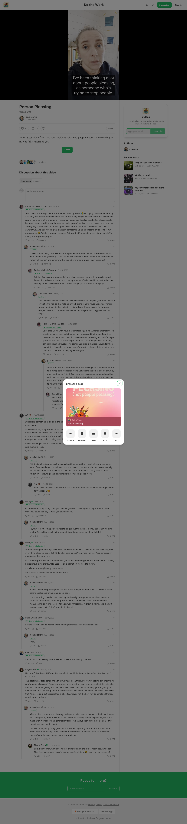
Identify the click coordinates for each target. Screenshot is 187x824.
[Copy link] (70, 433)
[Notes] (105, 433)
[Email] (93, 433)
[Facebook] (82, 433)
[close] (120, 383)
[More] (116, 433)
